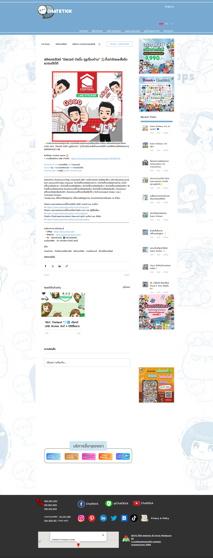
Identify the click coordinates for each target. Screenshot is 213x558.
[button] (95, 313)
